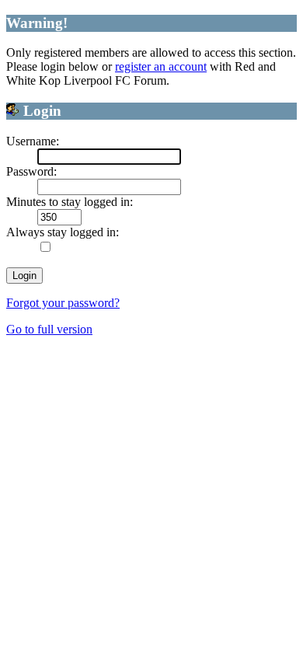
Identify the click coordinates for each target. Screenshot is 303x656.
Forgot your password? (63, 302)
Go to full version (49, 329)
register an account (161, 66)
